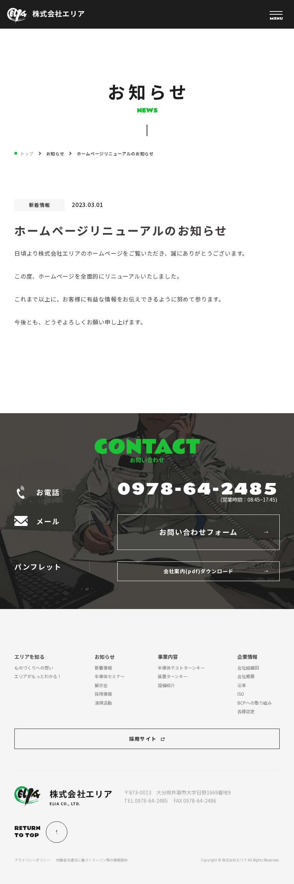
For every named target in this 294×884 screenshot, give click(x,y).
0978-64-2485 (197, 489)
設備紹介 (166, 685)
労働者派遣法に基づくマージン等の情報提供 (92, 860)
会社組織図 (248, 668)
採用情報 (103, 694)
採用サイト (143, 738)
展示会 (101, 685)
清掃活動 (103, 703)
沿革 (241, 685)
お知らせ (55, 153)
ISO (240, 694)
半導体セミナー (110, 676)
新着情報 (103, 668)
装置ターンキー (173, 676)
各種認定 (246, 711)
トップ (27, 153)
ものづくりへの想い (33, 668)
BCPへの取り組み (254, 703)
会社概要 (246, 676)
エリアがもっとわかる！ (38, 676)
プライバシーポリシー (32, 860)
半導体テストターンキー (181, 668)
